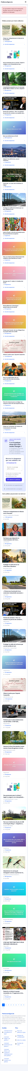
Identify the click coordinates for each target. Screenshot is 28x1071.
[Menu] (25, 2)
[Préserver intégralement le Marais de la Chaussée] (14, 34)
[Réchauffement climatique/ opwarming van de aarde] (14, 302)
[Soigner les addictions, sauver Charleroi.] (14, 155)
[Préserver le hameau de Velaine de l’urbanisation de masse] (14, 423)
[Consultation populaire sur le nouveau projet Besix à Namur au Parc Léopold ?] (14, 83)
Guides (4, 1028)
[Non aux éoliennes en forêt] (14, 131)
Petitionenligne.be (7, 2)
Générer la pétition (14, 479)
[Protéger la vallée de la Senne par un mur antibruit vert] (14, 204)
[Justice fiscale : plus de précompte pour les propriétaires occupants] (14, 228)
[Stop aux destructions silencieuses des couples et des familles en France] (14, 253)
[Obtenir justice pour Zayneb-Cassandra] (14, 350)
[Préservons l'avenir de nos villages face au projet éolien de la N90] (14, 326)
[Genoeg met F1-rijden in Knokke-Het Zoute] (14, 277)
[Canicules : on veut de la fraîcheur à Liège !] (14, 180)
